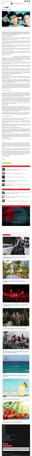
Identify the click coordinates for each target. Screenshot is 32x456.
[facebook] (25, 1)
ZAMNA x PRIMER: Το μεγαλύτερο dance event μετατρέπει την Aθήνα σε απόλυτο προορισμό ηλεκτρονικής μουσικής (17, 169)
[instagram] (27, 1)
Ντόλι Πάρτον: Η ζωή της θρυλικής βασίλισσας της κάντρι (14, 173)
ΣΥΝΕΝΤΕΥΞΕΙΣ (16, 189)
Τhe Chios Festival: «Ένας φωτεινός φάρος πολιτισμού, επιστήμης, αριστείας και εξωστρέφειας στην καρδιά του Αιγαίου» (18, 193)
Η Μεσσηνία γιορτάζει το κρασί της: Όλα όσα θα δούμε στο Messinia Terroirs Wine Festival (17, 185)
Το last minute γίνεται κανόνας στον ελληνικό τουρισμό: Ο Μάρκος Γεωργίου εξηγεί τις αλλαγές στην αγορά (17, 197)
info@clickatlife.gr (7, 438)
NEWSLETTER (10, 1)
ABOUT (3, 1)
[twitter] (29, 1)
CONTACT (6, 1)
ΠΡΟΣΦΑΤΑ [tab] (16, 166)
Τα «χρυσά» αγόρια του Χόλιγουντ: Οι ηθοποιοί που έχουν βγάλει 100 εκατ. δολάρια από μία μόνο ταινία (17, 181)
